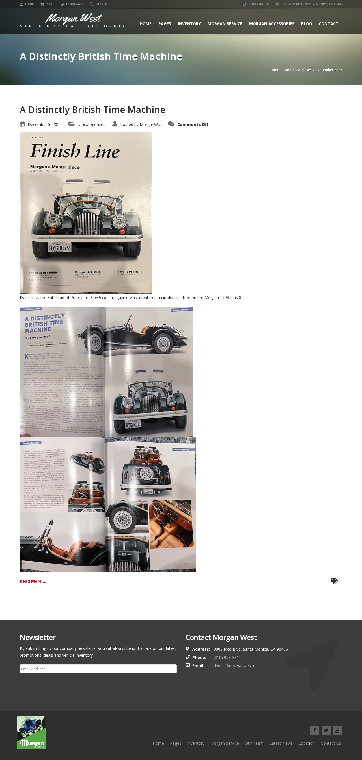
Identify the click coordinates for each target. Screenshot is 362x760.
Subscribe (32, 682)
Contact (329, 23)
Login (29, 4)
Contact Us (331, 743)
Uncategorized (92, 124)
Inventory (189, 23)
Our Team (254, 743)
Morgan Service (225, 23)
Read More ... (33, 581)
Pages (164, 23)
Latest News (281, 743)
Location (307, 743)
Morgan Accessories (271, 23)
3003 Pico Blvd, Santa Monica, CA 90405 (311, 4)
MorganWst (150, 124)
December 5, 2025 (45, 124)
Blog (306, 23)
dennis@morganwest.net (236, 665)
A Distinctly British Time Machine (92, 109)
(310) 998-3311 (259, 4)
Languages (74, 4)
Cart (50, 4)
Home (146, 23)
